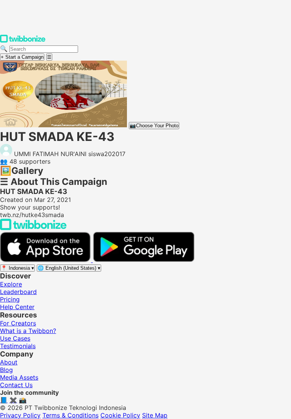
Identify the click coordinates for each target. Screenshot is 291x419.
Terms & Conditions (70, 415)
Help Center (17, 307)
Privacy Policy (20, 415)
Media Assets (19, 377)
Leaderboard (18, 291)
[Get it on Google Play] (143, 260)
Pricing (10, 299)
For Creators (18, 323)
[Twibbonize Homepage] (22, 41)
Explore (11, 284)
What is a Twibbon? (28, 331)
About (8, 362)
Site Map (154, 415)
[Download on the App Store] (46, 260)
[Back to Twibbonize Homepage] (33, 228)
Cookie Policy (120, 415)
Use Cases (15, 338)
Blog (6, 370)
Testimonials (18, 346)
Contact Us (16, 385)
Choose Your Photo (154, 125)
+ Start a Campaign (22, 57)
